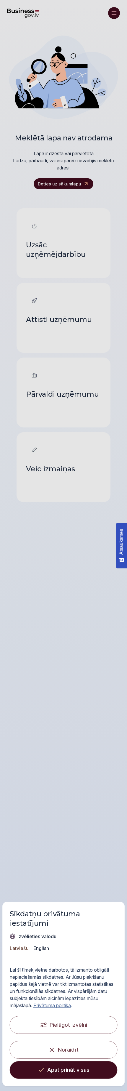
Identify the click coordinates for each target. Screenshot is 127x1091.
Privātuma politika (52, 1005)
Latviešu (19, 948)
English (41, 948)
